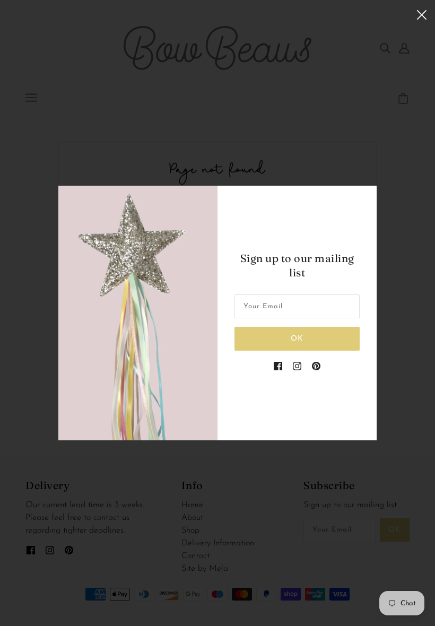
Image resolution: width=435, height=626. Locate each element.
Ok (297, 339)
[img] (278, 365)
